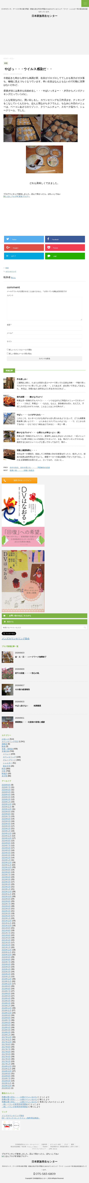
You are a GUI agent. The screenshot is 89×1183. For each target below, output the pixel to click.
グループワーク (9, 760)
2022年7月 (6, 904)
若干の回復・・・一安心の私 (27, 673)
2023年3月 (6, 884)
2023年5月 (6, 879)
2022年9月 (6, 899)
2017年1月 (6, 1064)
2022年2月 (6, 916)
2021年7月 (6, 933)
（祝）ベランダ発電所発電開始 (15, 1104)
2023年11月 (6, 865)
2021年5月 (6, 938)
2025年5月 (6, 821)
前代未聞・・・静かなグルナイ (30, 397)
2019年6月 (6, 993)
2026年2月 (6, 799)
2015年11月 (6, 1083)
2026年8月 (6, 785)
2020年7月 (6, 962)
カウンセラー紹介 (55, 1144)
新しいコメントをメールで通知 (20, 350)
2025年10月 (7, 809)
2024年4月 (6, 853)
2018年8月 (6, 1018)
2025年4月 (6, 824)
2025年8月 (6, 814)
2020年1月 (6, 976)
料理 (7, 268)
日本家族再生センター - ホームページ (27, 1144)
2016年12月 (7, 1066)
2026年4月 (6, 795)
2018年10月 (7, 1013)
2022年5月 (6, 909)
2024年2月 (6, 858)
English (45, 1146)
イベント (6, 754)
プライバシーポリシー (39, 1149)
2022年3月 (6, 913)
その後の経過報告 (22, 689)
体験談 (4, 744)
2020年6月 (6, 964)
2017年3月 (6, 1059)
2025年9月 (6, 812)
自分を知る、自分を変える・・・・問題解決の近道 (30, 467)
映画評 (4, 773)
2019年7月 (6, 991)
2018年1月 (6, 1035)
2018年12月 (7, 1008)
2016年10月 (7, 1071)
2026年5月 (6, 792)
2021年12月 (7, 921)
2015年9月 (6, 1088)
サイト (9, 341)
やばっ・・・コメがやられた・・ (31, 415)
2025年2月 (6, 828)
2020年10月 (7, 955)
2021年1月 (6, 947)
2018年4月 (6, 1027)
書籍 (72, 1144)
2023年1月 (6, 889)
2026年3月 (6, 797)
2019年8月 (6, 989)
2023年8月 (6, 872)
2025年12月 (7, 804)
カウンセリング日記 (10, 741)
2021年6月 (6, 935)
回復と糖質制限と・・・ (27, 450)
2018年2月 (6, 1032)
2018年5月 (6, 1025)
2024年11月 (6, 836)
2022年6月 (6, 906)
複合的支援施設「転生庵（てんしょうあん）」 (25, 1146)
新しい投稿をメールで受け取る (20, 354)
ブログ (66, 1144)
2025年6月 (6, 819)
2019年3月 (6, 1001)
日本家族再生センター (44, 15)
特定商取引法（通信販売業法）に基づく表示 (64, 1146)
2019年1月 (6, 1006)
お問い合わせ (53, 1149)
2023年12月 (7, 862)
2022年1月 (6, 918)
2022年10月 (7, 896)
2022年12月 (7, 892)
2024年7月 (6, 845)
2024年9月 (6, 841)
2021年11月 (6, 923)
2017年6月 (6, 1052)
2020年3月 (6, 972)
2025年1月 (6, 831)
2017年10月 (7, 1042)
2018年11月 (6, 1010)
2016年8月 (6, 1076)
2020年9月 (6, 957)
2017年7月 (6, 1049)
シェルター (7, 763)
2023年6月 (6, 877)
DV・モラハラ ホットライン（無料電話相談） (21, 1118)
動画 (3, 746)
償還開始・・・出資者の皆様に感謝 (30, 722)
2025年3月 (6, 826)
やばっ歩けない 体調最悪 (28, 706)
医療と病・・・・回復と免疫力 (22, 470)
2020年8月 (6, 959)
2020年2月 (6, 974)
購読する (10, 622)
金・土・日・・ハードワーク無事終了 (31, 657)
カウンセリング (11, 271)
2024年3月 (6, 855)
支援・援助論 (7, 749)
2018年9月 (6, 1015)
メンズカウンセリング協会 (16, 638)
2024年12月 (7, 833)
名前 (9, 325)
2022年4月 (6, 911)
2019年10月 (7, 984)
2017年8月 (6, 1047)
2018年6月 (6, 1023)
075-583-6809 (45, 1173)
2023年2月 (6, 887)
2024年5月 (6, 850)
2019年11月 (6, 981)
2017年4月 (6, 1057)
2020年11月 (6, 952)
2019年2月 (6, 1003)
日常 (3, 771)
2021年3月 (6, 943)
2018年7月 (6, 1020)
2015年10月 (7, 1086)
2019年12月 (7, 979)
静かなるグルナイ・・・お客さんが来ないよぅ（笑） (39, 432)
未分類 (4, 776)
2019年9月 (6, 986)
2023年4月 (6, 882)
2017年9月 (6, 1044)
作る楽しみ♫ (22, 379)
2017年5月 (6, 1054)
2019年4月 (6, 998)
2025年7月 (6, 816)
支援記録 (5, 751)
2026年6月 (6, 790)
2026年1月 (6, 802)
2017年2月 (6, 1061)
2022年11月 (6, 894)
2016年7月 (6, 1078)
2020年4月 (6, 969)
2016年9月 (6, 1074)
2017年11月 (6, 1040)
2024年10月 (7, 838)
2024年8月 (6, 843)
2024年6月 (6, 848)
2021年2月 (6, 945)
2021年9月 (6, 928)
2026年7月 (6, 787)
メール (10, 333)
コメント (10, 295)
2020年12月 (7, 950)
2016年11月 (6, 1069)
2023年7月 (6, 875)
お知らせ (5, 739)
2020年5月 (6, 967)
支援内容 (44, 1144)
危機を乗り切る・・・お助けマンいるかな (19, 1097)
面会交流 (6, 766)
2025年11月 (6, 807)
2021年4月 (6, 940)
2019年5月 (6, 996)
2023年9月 (6, 870)
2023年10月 (7, 867)
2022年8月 (6, 901)
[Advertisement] (44, 37)
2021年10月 (7, 926)
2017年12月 (7, 1037)
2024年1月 (6, 860)
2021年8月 (6, 930)
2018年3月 (6, 1030)
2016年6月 (6, 1081)
